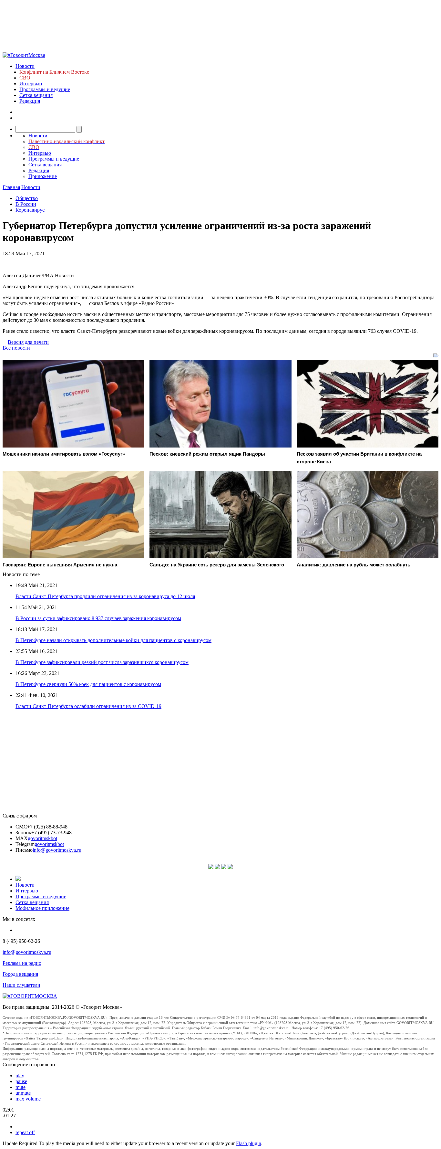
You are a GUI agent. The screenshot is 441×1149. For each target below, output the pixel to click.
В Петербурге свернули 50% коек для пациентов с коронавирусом (88, 684)
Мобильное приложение (42, 908)
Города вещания (20, 974)
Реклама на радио (22, 963)
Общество (26, 198)
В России (25, 204)
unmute (23, 1093)
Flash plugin (248, 1143)
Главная (11, 187)
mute (20, 1087)
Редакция (29, 101)
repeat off (25, 1132)
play (19, 1075)
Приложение (42, 176)
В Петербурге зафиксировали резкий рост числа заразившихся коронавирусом (102, 662)
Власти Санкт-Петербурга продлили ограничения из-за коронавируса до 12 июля (105, 596)
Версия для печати (28, 342)
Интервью (30, 83)
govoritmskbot (42, 838)
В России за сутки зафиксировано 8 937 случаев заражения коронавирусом (98, 618)
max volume (28, 1099)
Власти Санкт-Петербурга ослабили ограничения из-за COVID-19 (88, 706)
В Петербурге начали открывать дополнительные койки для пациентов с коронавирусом (113, 640)
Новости (25, 66)
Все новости (16, 348)
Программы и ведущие (44, 89)
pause (21, 1081)
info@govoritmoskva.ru (57, 850)
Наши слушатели (21, 985)
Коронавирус (30, 210)
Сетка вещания (36, 95)
